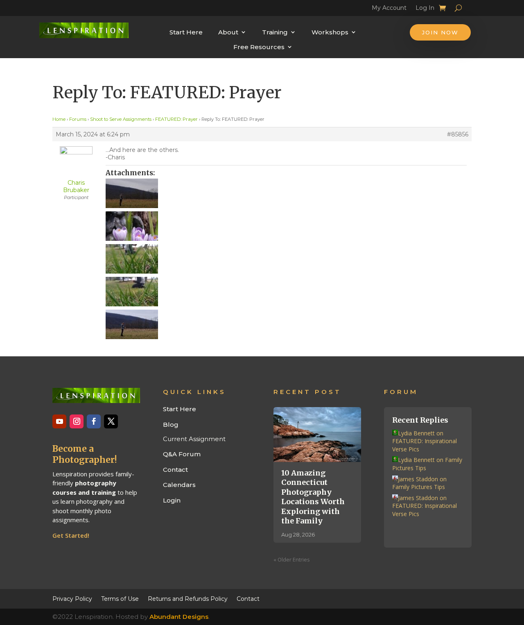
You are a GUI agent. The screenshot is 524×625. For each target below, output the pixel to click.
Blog (170, 424)
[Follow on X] (111, 421)
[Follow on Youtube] (59, 421)
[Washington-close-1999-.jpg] (286, 291)
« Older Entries (291, 559)
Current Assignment (194, 439)
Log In (425, 9)
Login (172, 500)
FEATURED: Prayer (176, 119)
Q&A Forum (182, 454)
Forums (77, 119)
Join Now (440, 32)
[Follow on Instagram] (77, 421)
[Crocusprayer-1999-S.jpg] (286, 226)
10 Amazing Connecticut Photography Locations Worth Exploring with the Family (313, 496)
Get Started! (70, 535)
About (228, 32)
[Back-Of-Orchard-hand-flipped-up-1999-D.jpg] (286, 193)
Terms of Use (120, 598)
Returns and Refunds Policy (188, 598)
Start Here (186, 32)
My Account (389, 9)
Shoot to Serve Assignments (120, 119)
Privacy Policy (72, 598)
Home (59, 119)
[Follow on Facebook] (94, 421)
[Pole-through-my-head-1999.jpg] (286, 259)
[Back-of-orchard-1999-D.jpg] (286, 324)
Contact (175, 469)
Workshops (330, 32)
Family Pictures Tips (418, 487)
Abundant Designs (178, 616)
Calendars (179, 485)
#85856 (457, 134)
